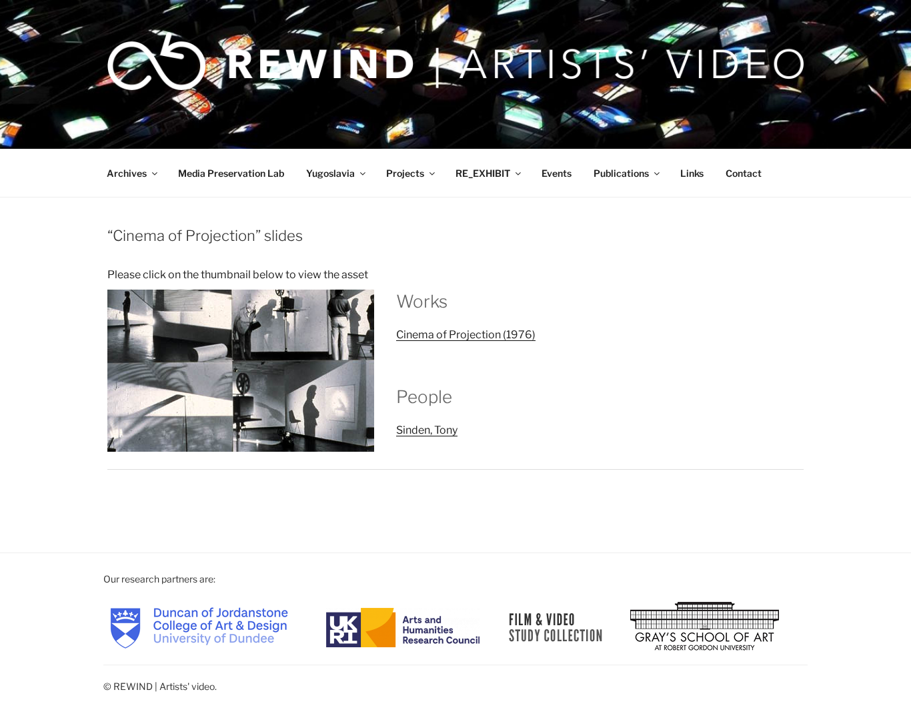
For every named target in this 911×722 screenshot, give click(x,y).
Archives (127, 173)
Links (692, 173)
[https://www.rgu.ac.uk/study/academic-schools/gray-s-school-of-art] (704, 626)
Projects (405, 173)
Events (557, 173)
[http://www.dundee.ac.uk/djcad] (199, 626)
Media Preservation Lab (231, 173)
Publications (621, 173)
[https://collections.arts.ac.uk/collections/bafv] (556, 626)
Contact (744, 173)
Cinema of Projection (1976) (466, 334)
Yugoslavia (330, 173)
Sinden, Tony (427, 430)
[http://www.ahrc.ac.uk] (403, 626)
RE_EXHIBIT (482, 173)
